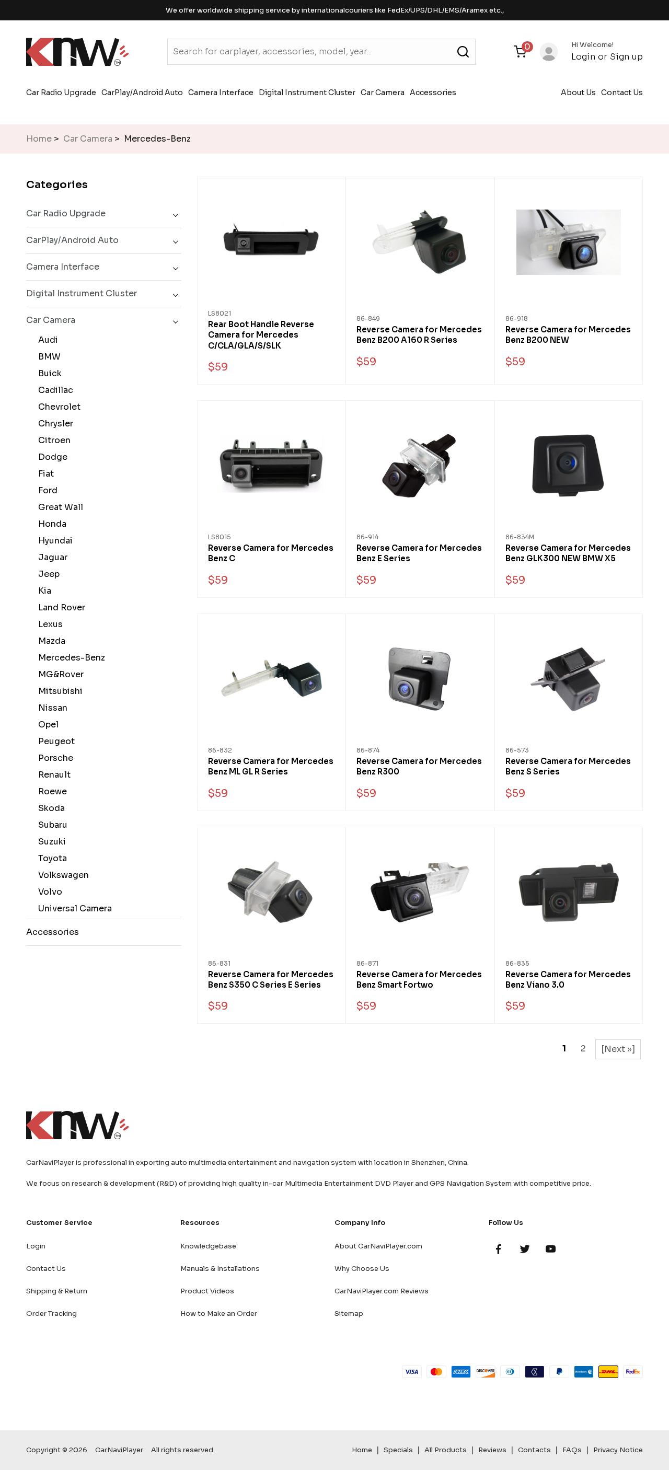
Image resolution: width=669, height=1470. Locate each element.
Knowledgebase (208, 1246)
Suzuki (50, 841)
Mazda (49, 640)
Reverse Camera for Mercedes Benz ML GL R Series (270, 766)
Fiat (44, 473)
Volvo (48, 891)
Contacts (534, 1449)
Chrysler (53, 423)
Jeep (47, 574)
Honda (50, 523)
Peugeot (54, 741)
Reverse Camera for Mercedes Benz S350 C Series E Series (270, 979)
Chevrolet (57, 406)
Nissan (50, 707)
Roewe (50, 791)
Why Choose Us (361, 1268)
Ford (45, 490)
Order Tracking (51, 1313)
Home (39, 138)
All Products (445, 1449)
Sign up (626, 56)
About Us (578, 92)
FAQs (572, 1449)
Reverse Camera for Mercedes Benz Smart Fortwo (419, 979)
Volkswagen (61, 875)
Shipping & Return (56, 1291)
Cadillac (53, 390)
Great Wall (58, 507)
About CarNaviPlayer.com (378, 1246)
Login (583, 56)
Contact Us (622, 92)
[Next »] (618, 1049)
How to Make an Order (218, 1313)
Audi (46, 339)
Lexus (48, 624)
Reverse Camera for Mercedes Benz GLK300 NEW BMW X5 (568, 553)
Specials (398, 1449)
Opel (46, 724)
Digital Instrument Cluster (307, 92)
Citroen (52, 440)
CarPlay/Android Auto (142, 92)
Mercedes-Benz (69, 657)
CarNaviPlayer (119, 1449)
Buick (48, 373)
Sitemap (348, 1313)
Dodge (50, 457)
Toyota (50, 858)
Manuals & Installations (220, 1268)
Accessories (433, 92)
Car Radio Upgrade (61, 92)
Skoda (49, 808)
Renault (52, 774)
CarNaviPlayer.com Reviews (381, 1291)
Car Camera (383, 92)
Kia (42, 590)
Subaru (50, 824)
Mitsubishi (58, 691)
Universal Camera (73, 908)
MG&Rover (59, 674)
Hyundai (53, 540)
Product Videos (207, 1291)
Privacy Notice (618, 1449)
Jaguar (50, 557)
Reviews (492, 1449)
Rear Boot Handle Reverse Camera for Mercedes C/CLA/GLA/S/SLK (261, 335)
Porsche (53, 758)
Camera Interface (220, 92)
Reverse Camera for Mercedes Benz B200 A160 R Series (419, 335)
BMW (47, 356)
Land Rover (59, 607)
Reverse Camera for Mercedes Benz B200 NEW (568, 335)
